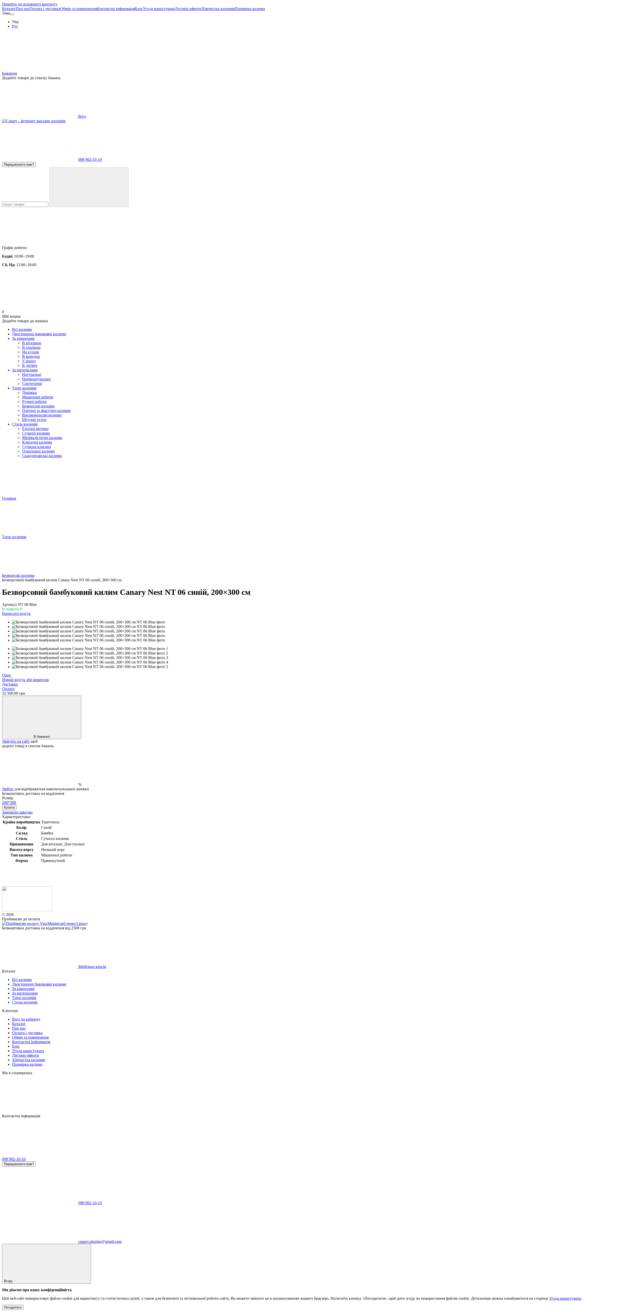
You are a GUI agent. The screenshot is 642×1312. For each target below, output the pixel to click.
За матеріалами (25, 370)
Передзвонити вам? (19, 164)
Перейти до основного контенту (29, 4)
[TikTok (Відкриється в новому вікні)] (115, 1111)
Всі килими (22, 329)
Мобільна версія (91, 966)
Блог (139, 9)
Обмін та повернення (78, 9)
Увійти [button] (8, 789)
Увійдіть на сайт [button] (16, 741)
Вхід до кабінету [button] (26, 1019)
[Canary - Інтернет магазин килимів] (27, 910)
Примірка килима (250, 9)
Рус (15, 26)
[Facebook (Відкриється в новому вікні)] (192, 1111)
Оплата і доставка (45, 9)
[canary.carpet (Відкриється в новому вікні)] (39, 1111)
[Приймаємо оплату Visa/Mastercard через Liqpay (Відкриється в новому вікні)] (45, 923)
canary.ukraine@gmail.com (100, 1241)
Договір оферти (188, 9)
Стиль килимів (25, 424)
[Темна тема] (12, 14)
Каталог (9, 9)
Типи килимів (24, 388)
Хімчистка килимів (218, 9)
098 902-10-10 (90, 159)
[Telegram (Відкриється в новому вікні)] (268, 1111)
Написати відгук (16, 613)
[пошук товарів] (89, 187)
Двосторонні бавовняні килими (39, 334)
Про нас (23, 9)
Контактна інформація (116, 9)
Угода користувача (159, 9)
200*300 (9, 802)
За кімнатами (23, 338)
